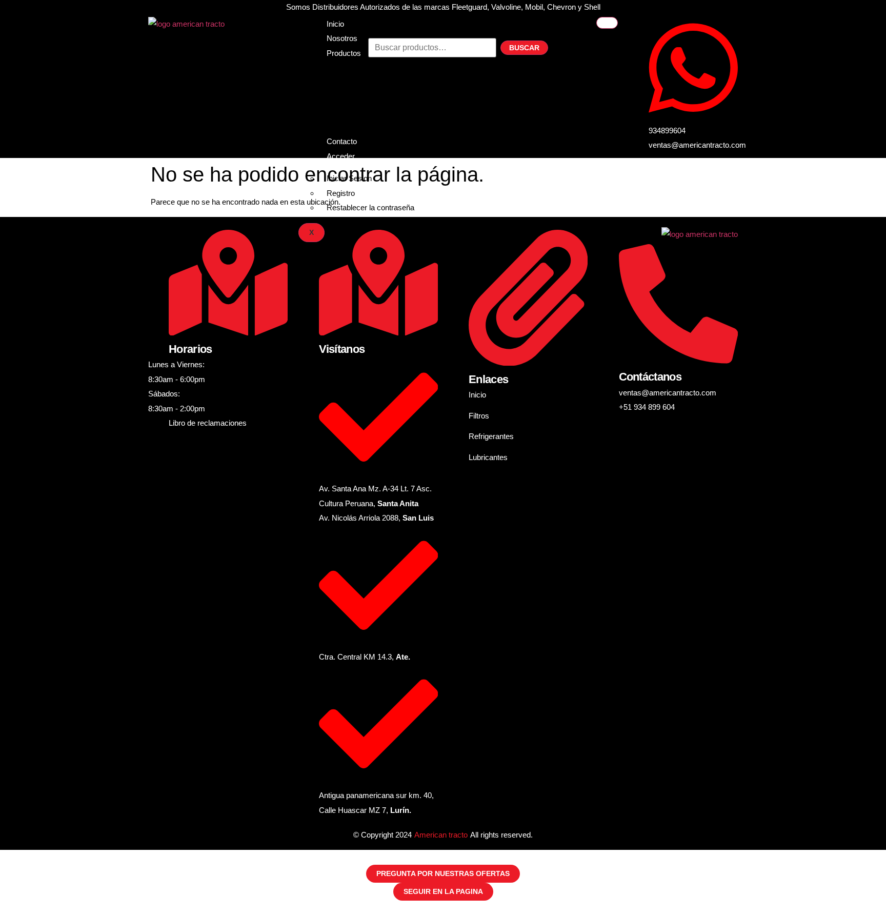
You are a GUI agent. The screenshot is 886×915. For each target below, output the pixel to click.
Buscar (524, 48)
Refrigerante (347, 90)
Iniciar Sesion (349, 178)
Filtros (337, 75)
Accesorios (346, 119)
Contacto (342, 141)
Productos (344, 53)
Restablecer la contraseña (370, 207)
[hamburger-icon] (607, 23)
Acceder (341, 156)
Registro (341, 193)
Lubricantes (346, 104)
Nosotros (342, 38)
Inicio (335, 23)
